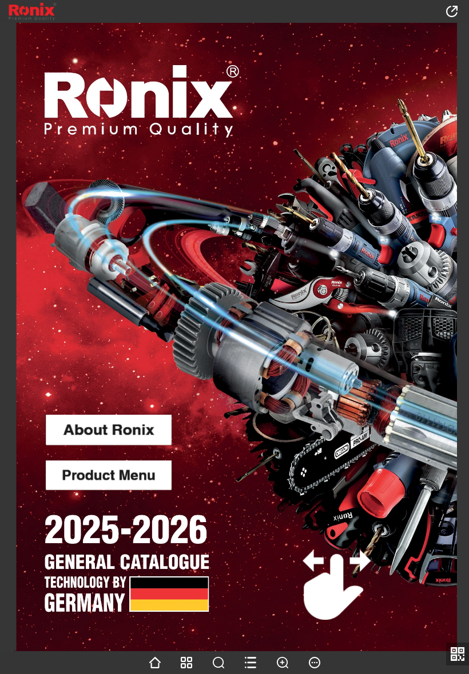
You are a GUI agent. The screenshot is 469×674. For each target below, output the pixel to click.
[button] (17, 11)
